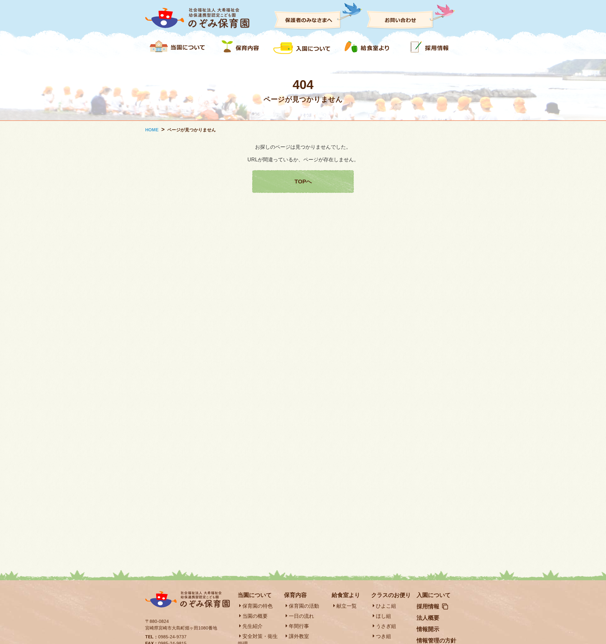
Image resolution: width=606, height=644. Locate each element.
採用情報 (428, 606)
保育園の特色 (257, 606)
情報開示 (428, 629)
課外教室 (299, 636)
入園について (434, 595)
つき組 (383, 636)
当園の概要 (255, 616)
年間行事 (299, 626)
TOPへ (303, 181)
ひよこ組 (386, 606)
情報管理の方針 (436, 640)
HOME (151, 129)
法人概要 (428, 618)
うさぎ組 (386, 626)
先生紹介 (252, 626)
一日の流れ (301, 616)
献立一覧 (346, 606)
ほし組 (383, 616)
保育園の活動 (304, 606)
